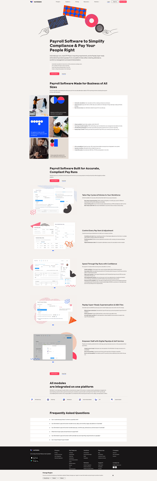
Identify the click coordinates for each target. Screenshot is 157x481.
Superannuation (72, 468)
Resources (86, 1)
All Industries (86, 452)
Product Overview (58, 454)
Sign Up (115, 1)
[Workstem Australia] (36, 2)
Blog (99, 452)
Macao (62, 478)
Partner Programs (87, 465)
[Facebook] (113, 467)
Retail (85, 456)
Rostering (71, 456)
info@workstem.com (117, 465)
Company (71, 452)
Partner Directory (87, 466)
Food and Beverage (88, 454)
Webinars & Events (102, 458)
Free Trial (64, 73)
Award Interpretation (73, 459)
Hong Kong (46, 478)
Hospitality (86, 458)
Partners (96, 1)
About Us (114, 452)
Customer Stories (101, 456)
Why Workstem (116, 454)
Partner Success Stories (88, 468)
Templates (100, 466)
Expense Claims (72, 463)
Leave (70, 461)
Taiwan (54, 478)
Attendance (71, 458)
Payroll (70, 465)
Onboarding (71, 454)
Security (100, 468)
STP (70, 467)
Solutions (67, 1)
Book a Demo (123, 1)
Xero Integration (58, 456)
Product (58, 1)
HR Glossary (100, 454)
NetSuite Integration (59, 458)
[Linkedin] (116, 467)
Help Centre (100, 465)
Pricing (77, 1)
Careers (114, 456)
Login (108, 1)
